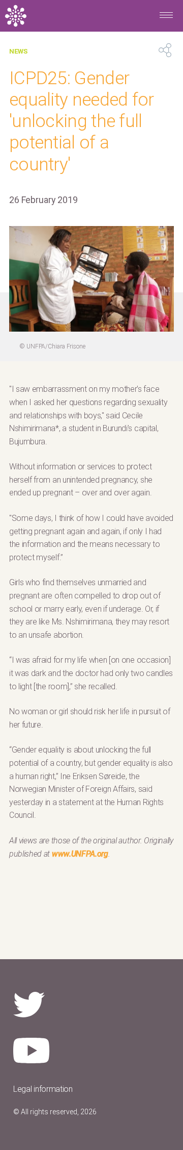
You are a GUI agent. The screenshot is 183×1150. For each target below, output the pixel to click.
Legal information (43, 1089)
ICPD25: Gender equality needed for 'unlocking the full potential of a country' (81, 121)
